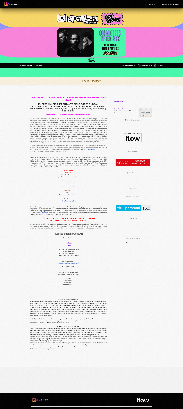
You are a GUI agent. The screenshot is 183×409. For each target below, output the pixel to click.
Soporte (152, 4)
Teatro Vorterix (118, 109)
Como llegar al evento (133, 120)
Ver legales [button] (133, 188)
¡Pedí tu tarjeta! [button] (133, 173)
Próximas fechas (119, 101)
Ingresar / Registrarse (170, 4)
